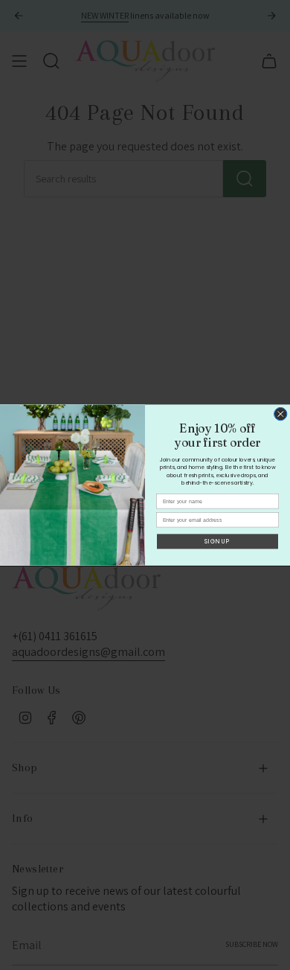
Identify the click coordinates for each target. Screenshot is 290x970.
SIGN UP (217, 541)
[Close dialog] (281, 414)
